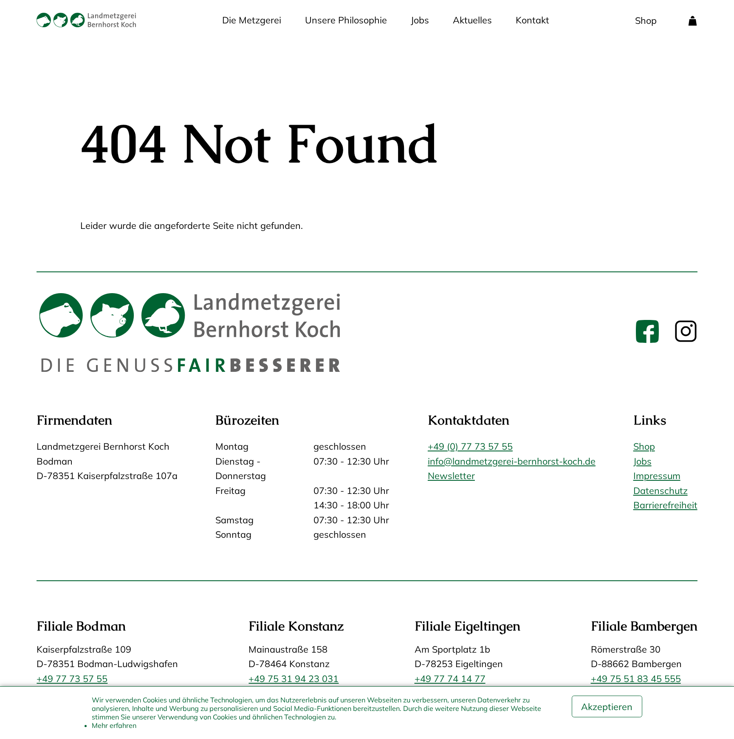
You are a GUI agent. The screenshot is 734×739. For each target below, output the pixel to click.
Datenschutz (660, 490)
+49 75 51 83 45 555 (636, 678)
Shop (646, 20)
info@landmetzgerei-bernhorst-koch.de (512, 461)
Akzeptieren (606, 706)
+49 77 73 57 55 (72, 678)
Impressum (656, 475)
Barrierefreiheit (665, 505)
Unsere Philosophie (346, 20)
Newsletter (451, 475)
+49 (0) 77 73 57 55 (470, 446)
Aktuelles (472, 20)
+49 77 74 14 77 (450, 678)
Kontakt (532, 20)
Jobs (420, 20)
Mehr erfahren (114, 725)
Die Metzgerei (251, 20)
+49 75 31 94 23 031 (293, 678)
